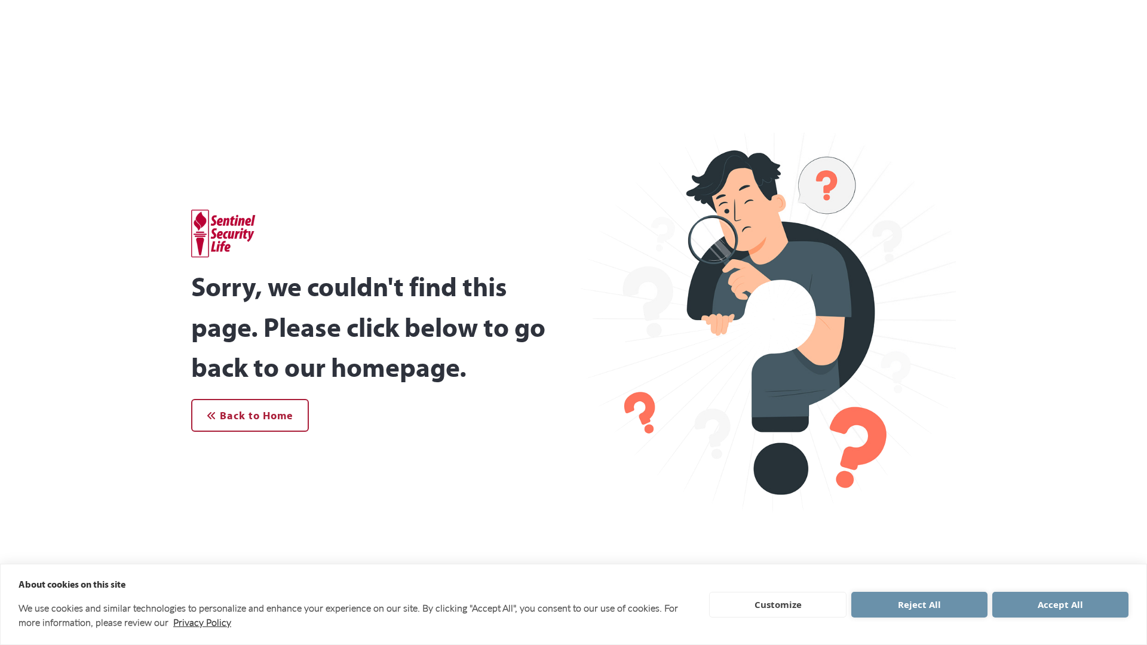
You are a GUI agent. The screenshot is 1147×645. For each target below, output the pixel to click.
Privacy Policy (202, 622)
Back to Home (255, 415)
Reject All (919, 604)
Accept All (1060, 604)
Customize (778, 604)
